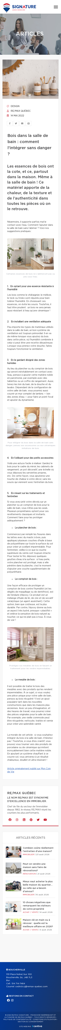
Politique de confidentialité (17, 1019)
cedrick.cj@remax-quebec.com (31, 987)
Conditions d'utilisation (44, 1019)
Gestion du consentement (30, 1021)
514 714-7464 (18, 984)
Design (14, 106)
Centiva (37, 1026)
